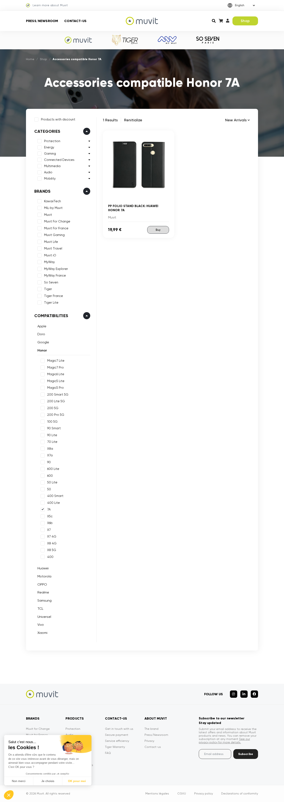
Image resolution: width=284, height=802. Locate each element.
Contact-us (75, 21)
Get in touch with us (119, 728)
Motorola (44, 576)
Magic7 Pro (55, 367)
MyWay (49, 262)
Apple (41, 326)
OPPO (42, 584)
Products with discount (58, 119)
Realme (43, 592)
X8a (50, 449)
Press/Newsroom (42, 21)
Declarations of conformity (239, 793)
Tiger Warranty (115, 747)
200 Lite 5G (56, 401)
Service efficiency (117, 740)
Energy (49, 147)
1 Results (110, 120)
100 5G (52, 421)
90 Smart (54, 428)
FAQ (108, 753)
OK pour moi (77, 781)
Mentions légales (157, 793)
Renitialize (133, 120)
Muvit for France (37, 734)
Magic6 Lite (55, 374)
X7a (50, 455)
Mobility (50, 178)
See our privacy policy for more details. (224, 740)
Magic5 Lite (55, 381)
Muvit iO (50, 255)
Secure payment (116, 734)
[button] (9, 795)
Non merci (18, 781)
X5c (50, 516)
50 (49, 489)
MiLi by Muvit (53, 208)
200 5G (52, 408)
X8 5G (51, 550)
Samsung (44, 600)
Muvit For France (56, 228)
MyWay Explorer (56, 269)
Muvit (48, 215)
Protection (52, 141)
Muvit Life (51, 242)
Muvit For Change (57, 221)
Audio (48, 172)
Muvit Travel (53, 248)
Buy (158, 229)
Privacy (149, 740)
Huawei (43, 568)
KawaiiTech (52, 201)
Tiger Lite (51, 302)
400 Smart (55, 496)
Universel (44, 617)
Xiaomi (42, 633)
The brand (151, 728)
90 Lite (52, 435)
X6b (50, 523)
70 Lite (52, 442)
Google (43, 342)
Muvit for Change (38, 728)
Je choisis (47, 781)
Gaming (50, 153)
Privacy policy (203, 793)
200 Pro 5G (55, 415)
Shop (245, 21)
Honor (42, 350)
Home (30, 59)
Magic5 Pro (55, 388)
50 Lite (52, 482)
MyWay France (55, 275)
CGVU (181, 793)
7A (49, 509)
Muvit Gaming (54, 235)
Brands (42, 191)
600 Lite (53, 469)
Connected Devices (59, 160)
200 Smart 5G (57, 394)
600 (50, 476)
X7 (49, 530)
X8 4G (52, 543)
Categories (47, 131)
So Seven (51, 282)
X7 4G (51, 536)
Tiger (48, 289)
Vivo (40, 625)
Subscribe (245, 754)
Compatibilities (51, 315)
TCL (40, 609)
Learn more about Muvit (50, 5)
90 (49, 462)
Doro (41, 334)
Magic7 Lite (55, 361)
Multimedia (52, 166)
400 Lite (53, 503)
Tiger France (53, 296)
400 (50, 557)
